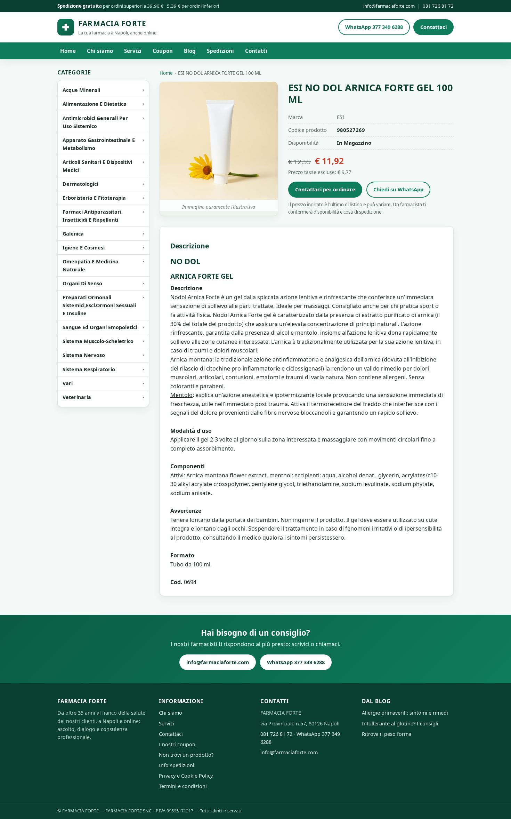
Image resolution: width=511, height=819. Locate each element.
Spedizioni (220, 50)
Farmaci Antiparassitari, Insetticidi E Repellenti (93, 215)
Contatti (256, 50)
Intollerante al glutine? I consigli (400, 723)
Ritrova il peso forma (386, 734)
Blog (190, 50)
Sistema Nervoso (84, 355)
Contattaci (433, 26)
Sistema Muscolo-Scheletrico (98, 341)
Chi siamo (100, 50)
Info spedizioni (176, 765)
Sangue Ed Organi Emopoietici (100, 327)
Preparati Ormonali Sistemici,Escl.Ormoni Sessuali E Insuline (99, 305)
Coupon (163, 50)
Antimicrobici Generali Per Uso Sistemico (95, 122)
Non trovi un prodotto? (186, 755)
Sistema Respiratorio (89, 369)
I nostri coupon (177, 744)
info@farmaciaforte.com (389, 6)
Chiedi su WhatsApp (398, 189)
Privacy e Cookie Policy (186, 775)
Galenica (73, 233)
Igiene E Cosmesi (84, 247)
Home (68, 50)
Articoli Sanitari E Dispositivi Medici (97, 166)
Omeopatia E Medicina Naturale (91, 265)
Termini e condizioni (183, 786)
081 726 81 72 (438, 6)
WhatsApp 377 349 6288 (374, 26)
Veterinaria (77, 397)
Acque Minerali (81, 90)
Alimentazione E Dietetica (95, 104)
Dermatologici (80, 184)
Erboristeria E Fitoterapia (94, 197)
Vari (68, 383)
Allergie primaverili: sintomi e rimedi (405, 712)
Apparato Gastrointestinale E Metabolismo (99, 144)
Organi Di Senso (82, 283)
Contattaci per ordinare (325, 189)
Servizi (132, 50)
